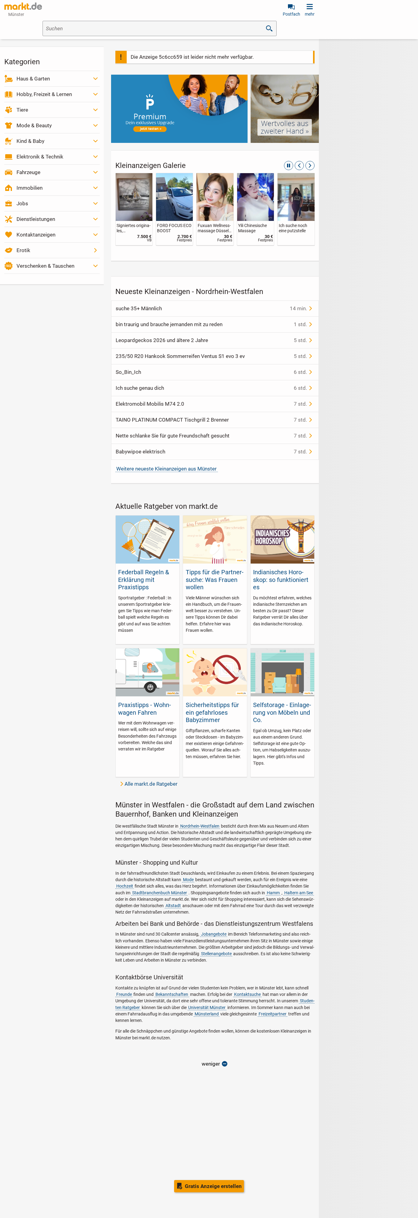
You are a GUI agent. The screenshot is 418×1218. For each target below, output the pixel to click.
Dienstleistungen (36, 219)
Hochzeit (124, 886)
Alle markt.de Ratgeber (151, 784)
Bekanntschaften (171, 994)
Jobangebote (213, 934)
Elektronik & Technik (40, 157)
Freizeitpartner (272, 1013)
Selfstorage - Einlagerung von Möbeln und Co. (282, 712)
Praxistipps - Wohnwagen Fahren (144, 708)
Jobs (22, 203)
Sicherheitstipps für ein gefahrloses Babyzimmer (212, 712)
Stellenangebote (216, 953)
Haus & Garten (33, 79)
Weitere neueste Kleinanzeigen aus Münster (166, 469)
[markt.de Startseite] (23, 6)
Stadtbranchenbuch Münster (159, 892)
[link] (134, 209)
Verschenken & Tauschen (45, 266)
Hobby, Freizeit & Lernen (44, 94)
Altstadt (173, 905)
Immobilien (30, 188)
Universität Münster (207, 1007)
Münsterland (207, 1013)
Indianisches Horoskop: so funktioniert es (280, 579)
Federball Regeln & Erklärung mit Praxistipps (143, 579)
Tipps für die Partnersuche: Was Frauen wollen (215, 579)
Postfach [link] (291, 14)
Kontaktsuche (247, 994)
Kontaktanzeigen (36, 235)
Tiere (22, 110)
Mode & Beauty (34, 125)
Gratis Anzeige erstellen (213, 1186)
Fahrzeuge (28, 172)
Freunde (124, 994)
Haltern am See (298, 892)
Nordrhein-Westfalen (199, 826)
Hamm (273, 892)
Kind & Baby (30, 141)
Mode (188, 879)
